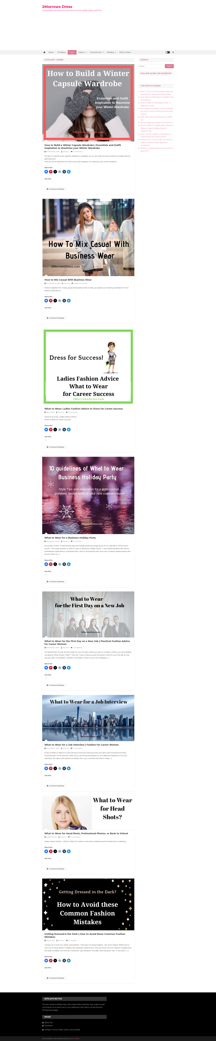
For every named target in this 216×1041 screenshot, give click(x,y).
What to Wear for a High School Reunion (157, 123)
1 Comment (77, 541)
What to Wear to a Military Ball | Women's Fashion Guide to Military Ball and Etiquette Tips (157, 128)
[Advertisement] (108, 33)
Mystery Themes (74, 1038)
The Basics (61, 52)
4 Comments (75, 837)
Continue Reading (56, 189)
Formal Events (95, 52)
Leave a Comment (80, 283)
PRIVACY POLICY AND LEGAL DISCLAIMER (62, 1030)
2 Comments (77, 151)
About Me (49, 1023)
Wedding (110, 52)
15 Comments (73, 412)
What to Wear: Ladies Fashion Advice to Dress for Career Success (83, 408)
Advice (51, 52)
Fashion (81, 52)
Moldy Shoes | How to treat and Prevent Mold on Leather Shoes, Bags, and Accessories (156, 142)
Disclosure (49, 1026)
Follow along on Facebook (156, 73)
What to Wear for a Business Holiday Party (70, 537)
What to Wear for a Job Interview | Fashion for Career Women (81, 744)
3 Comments (77, 647)
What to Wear (125, 52)
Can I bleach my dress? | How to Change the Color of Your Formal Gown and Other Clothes (157, 111)
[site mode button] (167, 52)
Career (72, 52)
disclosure (49, 1010)
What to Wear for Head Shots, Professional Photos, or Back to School (86, 833)
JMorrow (66, 151)
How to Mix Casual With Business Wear (68, 279)
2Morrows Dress (57, 7)
